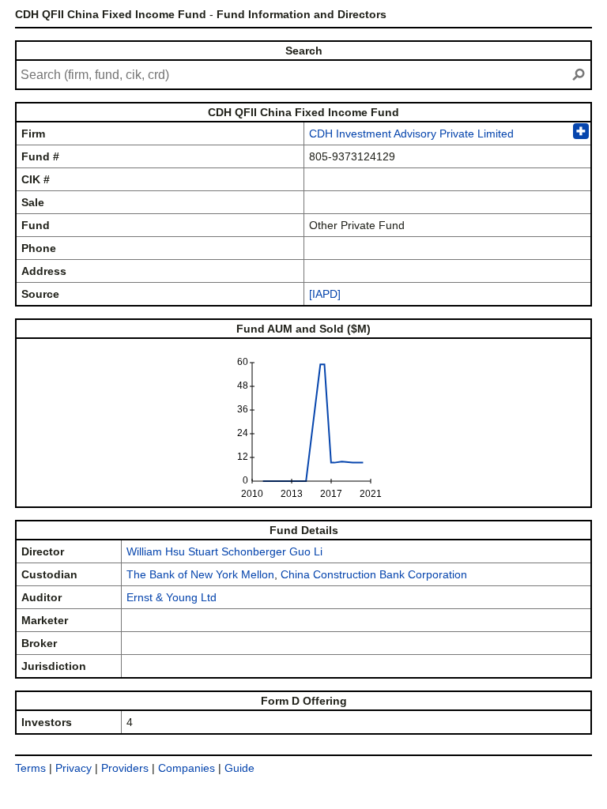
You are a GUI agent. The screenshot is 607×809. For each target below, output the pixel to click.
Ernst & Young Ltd (171, 597)
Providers (125, 768)
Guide (239, 768)
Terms (30, 768)
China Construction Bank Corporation (374, 574)
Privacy (73, 768)
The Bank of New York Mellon (200, 574)
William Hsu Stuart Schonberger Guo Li (224, 551)
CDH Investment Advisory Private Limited (411, 133)
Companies (186, 768)
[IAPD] (325, 294)
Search (303, 50)
